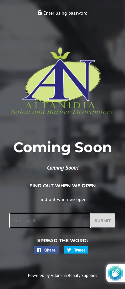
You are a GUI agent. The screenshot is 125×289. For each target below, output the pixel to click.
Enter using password (65, 13)
